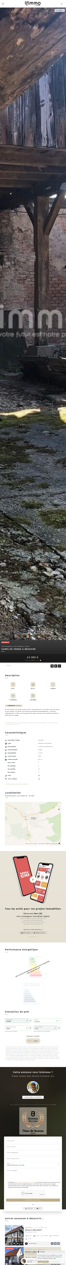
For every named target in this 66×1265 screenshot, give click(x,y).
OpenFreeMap (34, 843)
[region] (33, 823)
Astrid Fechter (32, 1243)
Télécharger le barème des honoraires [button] (18, 784)
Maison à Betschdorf (33, 1230)
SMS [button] (39, 1208)
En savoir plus (32, 936)
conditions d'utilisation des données (25, 1182)
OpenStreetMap (54, 843)
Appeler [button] (29, 1208)
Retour (9, 665)
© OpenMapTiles (42, 843)
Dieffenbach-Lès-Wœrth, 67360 (15, 646)
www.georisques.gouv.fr (12, 724)
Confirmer (43, 1261)
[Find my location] (59, 809)
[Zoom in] (59, 804)
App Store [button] (26, 932)
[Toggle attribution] (59, 843)
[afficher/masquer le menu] (3, 4)
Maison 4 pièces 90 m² (34, 1252)
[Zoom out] (59, 806)
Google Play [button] (40, 932)
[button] (52, 666)
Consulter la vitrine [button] (33, 1097)
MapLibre (27, 843)
